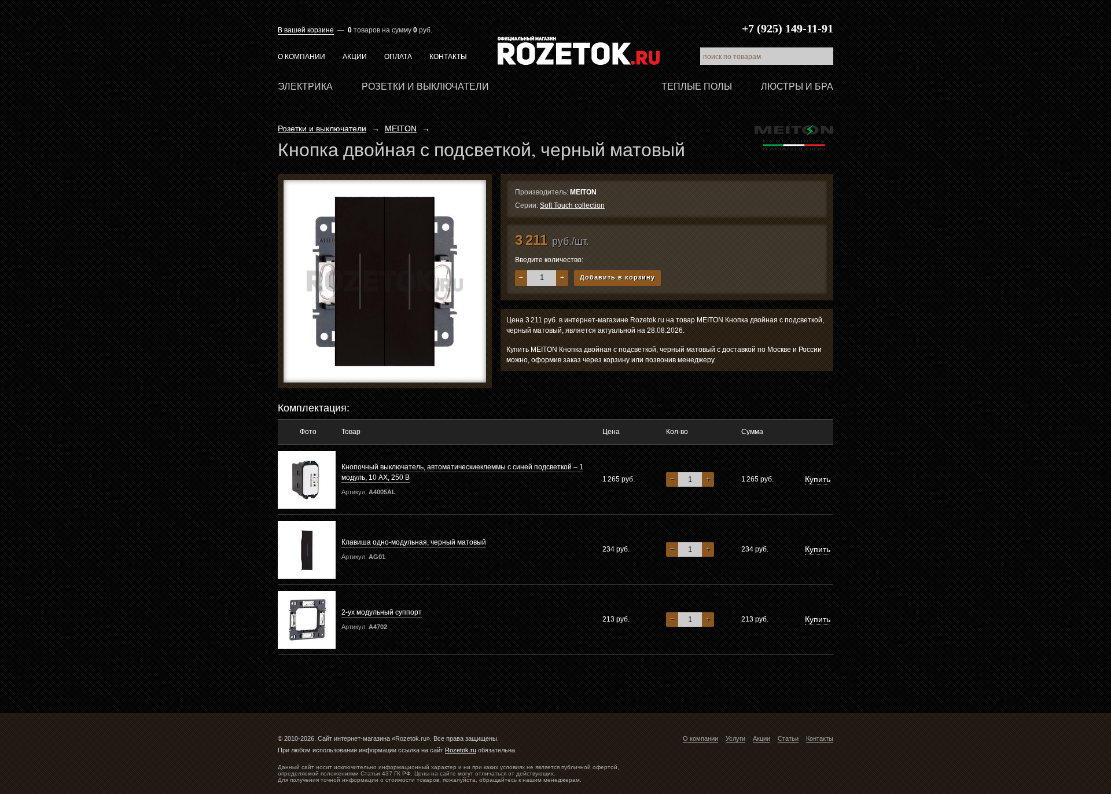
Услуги (735, 738)
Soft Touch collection (572, 205)
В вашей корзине (306, 30)
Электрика (305, 86)
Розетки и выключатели (425, 86)
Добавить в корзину (617, 277)
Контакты (448, 57)
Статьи (788, 738)
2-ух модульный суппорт (381, 612)
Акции (355, 57)
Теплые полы (696, 86)
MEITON (401, 128)
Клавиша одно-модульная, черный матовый (413, 542)
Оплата (398, 57)
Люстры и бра (797, 86)
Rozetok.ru (579, 50)
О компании (301, 57)
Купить (817, 479)
